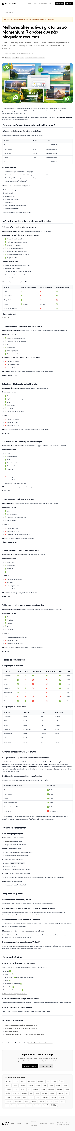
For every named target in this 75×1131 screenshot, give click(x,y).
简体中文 (45, 1105)
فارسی (51, 1085)
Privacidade (43, 1123)
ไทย (7, 1105)
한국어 (37, 1093)
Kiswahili (49, 1101)
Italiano (67, 1089)
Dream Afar (8, 841)
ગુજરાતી (16, 1089)
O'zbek (29, 1105)
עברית (23, 1089)
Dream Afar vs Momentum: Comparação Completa (21, 1028)
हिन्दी (29, 1089)
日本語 (8, 1093)
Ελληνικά (22, 1085)
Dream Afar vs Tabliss (11, 1031)
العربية (23, 1081)
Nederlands (16, 1097)
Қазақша (24, 1093)
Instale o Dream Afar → (9, 318)
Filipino (65, 1085)
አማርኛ (16, 1081)
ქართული (16, 1093)
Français (8, 1089)
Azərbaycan (31, 1081)
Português (45, 1097)
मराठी (67, 1093)
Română (53, 1097)
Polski (37, 1097)
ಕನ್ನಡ (31, 1093)
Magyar (43, 1089)
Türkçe (13, 1105)
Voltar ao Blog (9, 13)
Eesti (45, 1085)
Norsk (24, 1097)
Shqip (26, 1101)
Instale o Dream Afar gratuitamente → (14, 994)
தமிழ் (56, 1101)
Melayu (8, 1097)
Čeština (61, 1081)
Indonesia (51, 1089)
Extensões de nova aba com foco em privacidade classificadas (24, 1034)
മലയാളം (60, 1093)
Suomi (58, 1085)
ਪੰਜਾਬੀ (31, 1097)
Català (54, 1081)
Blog (35, 4)
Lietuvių (44, 1093)
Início (29, 4)
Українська (21, 1105)
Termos (52, 1123)
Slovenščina (18, 1101)
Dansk (8, 1085)
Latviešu (52, 1093)
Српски (34, 1101)
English (31, 1085)
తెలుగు (62, 1101)
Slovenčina (9, 1101)
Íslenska (59, 1089)
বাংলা (48, 1081)
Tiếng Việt (37, 1105)
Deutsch (15, 1085)
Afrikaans (8, 1081)
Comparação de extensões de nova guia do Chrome (21, 1025)
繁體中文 (53, 1105)
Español (38, 1085)
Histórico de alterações (34, 1123)
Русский (61, 1097)
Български (41, 1081)
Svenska (41, 1101)
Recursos (19, 1123)
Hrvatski (35, 1089)
